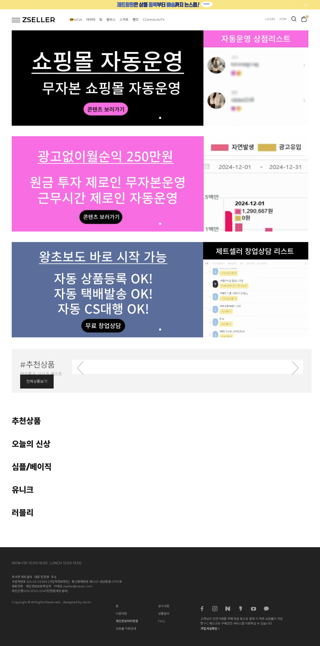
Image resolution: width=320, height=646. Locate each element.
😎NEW (76, 20)
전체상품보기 (36, 381)
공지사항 (163, 606)
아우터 (90, 20)
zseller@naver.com (78, 586)
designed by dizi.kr (77, 602)
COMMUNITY (154, 20)
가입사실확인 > (210, 628)
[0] (303, 18)
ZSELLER (38, 19)
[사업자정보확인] (59, 581)
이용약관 (121, 613)
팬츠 (136, 20)
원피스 (110, 20)
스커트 (124, 20)
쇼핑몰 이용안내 (126, 628)
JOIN (283, 19)
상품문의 (163, 613)
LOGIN (270, 19)
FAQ (161, 621)
